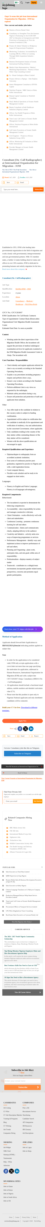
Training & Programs (10, 1119)
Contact (17, 1217)
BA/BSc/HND (21, 289)
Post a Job (26, 1108)
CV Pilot (6, 1111)
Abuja (18, 297)
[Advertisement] (22, 219)
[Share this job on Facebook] (20, 728)
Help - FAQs (7, 1162)
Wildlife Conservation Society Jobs (21, 843)
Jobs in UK (7, 1201)
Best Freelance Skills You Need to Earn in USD (20, 965)
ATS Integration (28, 1122)
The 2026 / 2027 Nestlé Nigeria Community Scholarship (19, 938)
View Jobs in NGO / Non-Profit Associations (14, 170)
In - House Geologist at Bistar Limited (21, 75)
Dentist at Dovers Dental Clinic (19, 30)
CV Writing (7, 1126)
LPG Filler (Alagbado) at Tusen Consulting (19, 911)
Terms (34, 1217)
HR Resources (27, 1126)
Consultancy (20, 301)
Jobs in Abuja (27, 1151)
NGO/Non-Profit (31, 304)
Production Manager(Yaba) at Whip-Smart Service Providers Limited (21, 896)
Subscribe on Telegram (22, 754)
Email (22, 182)
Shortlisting (26, 1115)
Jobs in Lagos (27, 1147)
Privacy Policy (26, 1217)
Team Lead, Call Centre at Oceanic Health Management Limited (23, 902)
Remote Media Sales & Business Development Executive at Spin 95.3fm (24, 881)
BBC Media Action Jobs (17, 828)
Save (8, 182)
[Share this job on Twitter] (25, 728)
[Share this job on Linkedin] (31, 728)
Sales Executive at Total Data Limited (17, 872)
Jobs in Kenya (8, 1190)
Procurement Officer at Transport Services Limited (21, 907)
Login (27, 2)
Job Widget (7, 1147)
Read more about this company (13, 269)
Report (36, 736)
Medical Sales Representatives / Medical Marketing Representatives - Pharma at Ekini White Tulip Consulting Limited (24, 70)
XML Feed (6, 1151)
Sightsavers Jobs (15, 837)
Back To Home (22, 773)
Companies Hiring (9, 1133)
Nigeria (18, 2)
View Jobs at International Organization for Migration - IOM (19, 171)
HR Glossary (27, 1129)
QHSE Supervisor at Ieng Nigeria (16, 876)
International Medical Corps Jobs (20, 834)
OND (29, 289)
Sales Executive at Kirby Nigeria (16, 886)
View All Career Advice (23, 992)
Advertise (6, 1165)
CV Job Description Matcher (12, 1115)
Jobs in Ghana (8, 1186)
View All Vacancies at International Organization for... (22, 766)
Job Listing (7, 1108)
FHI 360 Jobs (14, 831)
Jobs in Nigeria (8, 1194)
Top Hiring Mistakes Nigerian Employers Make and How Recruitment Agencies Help (22, 952)
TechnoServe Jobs (15, 840)
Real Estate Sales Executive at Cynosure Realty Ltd (22, 915)
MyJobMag (37, 1221)
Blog (5, 1122)
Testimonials (7, 1158)
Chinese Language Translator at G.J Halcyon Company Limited (23, 890)
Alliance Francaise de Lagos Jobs (20, 852)
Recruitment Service (29, 1111)
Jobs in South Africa (10, 1197)
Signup (34, 2)
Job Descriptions (28, 1133)
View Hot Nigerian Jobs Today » (22, 922)
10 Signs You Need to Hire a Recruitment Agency (21, 977)
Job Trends (7, 1129)
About (10, 1217)
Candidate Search (28, 1119)
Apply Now (22, 721)
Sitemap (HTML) (9, 1155)
